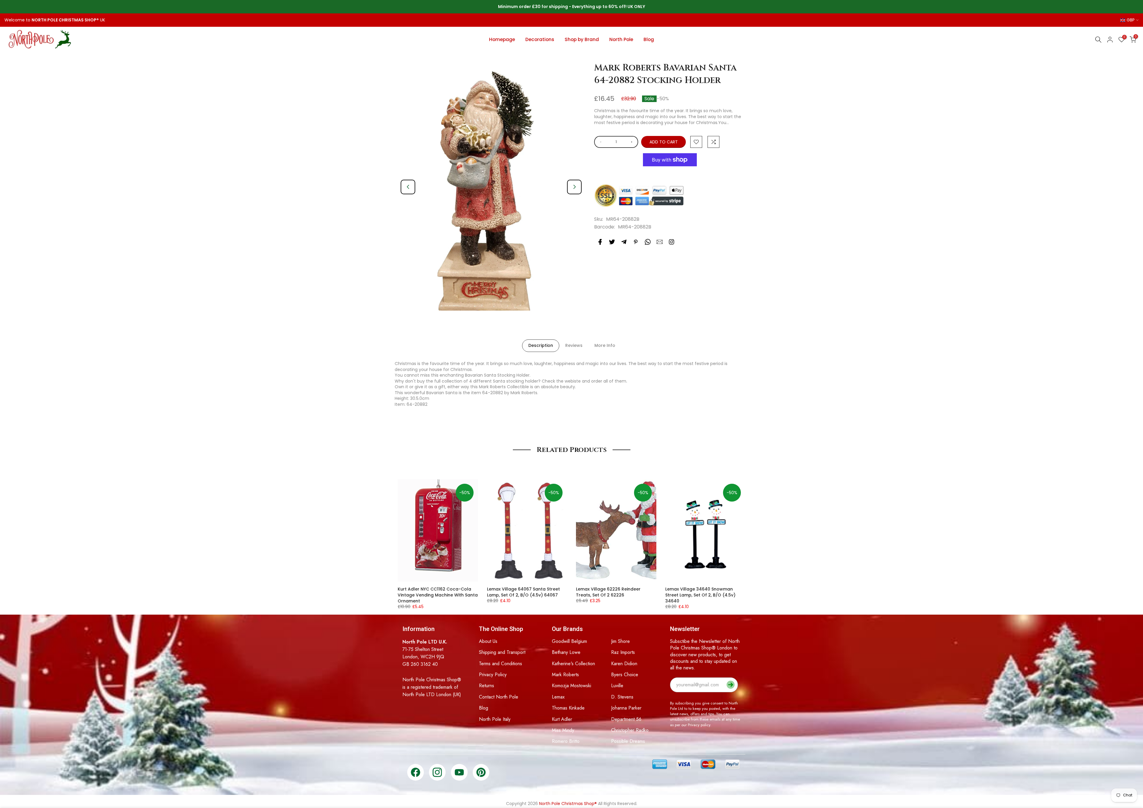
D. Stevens (622, 696)
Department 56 (626, 719)
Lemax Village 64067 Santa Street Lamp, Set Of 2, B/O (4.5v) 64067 (523, 592)
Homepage (502, 39)
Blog (649, 39)
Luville (617, 685)
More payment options (670, 174)
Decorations (539, 39)
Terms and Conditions (500, 663)
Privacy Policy (493, 674)
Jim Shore (620, 641)
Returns (486, 685)
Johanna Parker (626, 707)
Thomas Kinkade (568, 707)
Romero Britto (566, 741)
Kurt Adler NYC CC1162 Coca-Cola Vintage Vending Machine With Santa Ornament (438, 595)
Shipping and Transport (502, 652)
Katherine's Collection (573, 663)
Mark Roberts (565, 674)
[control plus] (632, 142)
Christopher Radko (630, 730)
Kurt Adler (562, 719)
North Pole (621, 39)
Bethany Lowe (566, 652)
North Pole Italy (494, 719)
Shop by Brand (582, 39)
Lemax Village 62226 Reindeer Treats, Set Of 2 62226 (608, 592)
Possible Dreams (628, 741)
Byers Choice (624, 674)
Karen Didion (624, 663)
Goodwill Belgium (569, 641)
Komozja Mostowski (571, 685)
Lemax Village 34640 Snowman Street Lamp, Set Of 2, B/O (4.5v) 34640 (700, 595)
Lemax (558, 696)
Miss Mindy (563, 730)
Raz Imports (623, 652)
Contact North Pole (498, 696)
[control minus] (599, 142)
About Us (488, 641)
